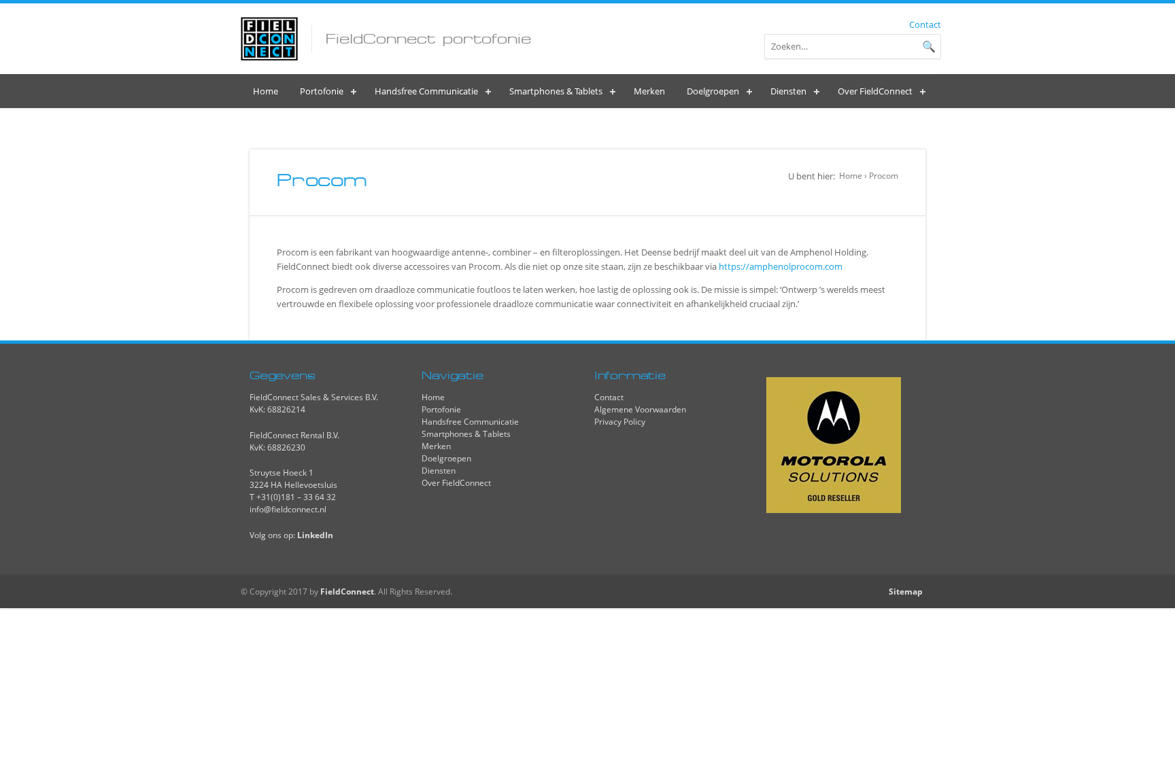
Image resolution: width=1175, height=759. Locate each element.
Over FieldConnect (456, 483)
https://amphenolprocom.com (780, 266)
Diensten (439, 470)
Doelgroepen (446, 458)
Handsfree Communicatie (470, 421)
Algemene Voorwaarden (640, 409)
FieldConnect (347, 591)
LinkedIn (315, 535)
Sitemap (906, 591)
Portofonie (441, 409)
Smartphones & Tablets (466, 434)
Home (850, 175)
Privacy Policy (619, 421)
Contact (925, 24)
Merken (436, 446)
